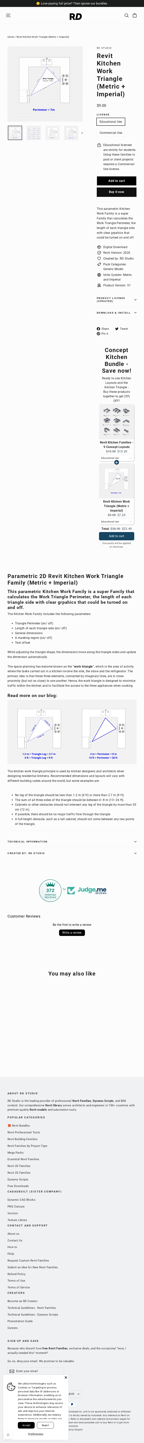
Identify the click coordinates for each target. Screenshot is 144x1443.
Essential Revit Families (23, 1159)
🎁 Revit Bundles (19, 1125)
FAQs (11, 1254)
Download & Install (114, 312)
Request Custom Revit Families (28, 1260)
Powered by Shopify (72, 1429)
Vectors (13, 1213)
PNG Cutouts (16, 1206)
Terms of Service (19, 1287)
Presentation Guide (20, 1321)
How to (12, 1247)
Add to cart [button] (116, 532)
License (103, 114)
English (69, 1394)
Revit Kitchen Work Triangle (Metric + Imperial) (116, 506)
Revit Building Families (23, 1139)
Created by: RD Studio (26, 853)
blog (51, 695)
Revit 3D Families (19, 1166)
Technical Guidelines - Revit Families (32, 1308)
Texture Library (17, 1220)
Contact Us (15, 1240)
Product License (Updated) (111, 299)
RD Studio (104, 48)
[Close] (66, 1377)
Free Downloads (18, 1186)
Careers (13, 1328)
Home (11, 36)
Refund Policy (17, 1274)
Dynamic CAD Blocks (21, 1199)
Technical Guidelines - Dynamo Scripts (33, 1314)
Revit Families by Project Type (27, 1146)
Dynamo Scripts (18, 1179)
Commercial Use (111, 133)
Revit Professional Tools (24, 1132)
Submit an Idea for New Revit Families (33, 1267)
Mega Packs (16, 1152)
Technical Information (28, 841)
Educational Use (111, 121)
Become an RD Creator (23, 1301)
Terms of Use (16, 1280)
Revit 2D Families (19, 1172)
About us (13, 1233)
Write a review (72, 932)
